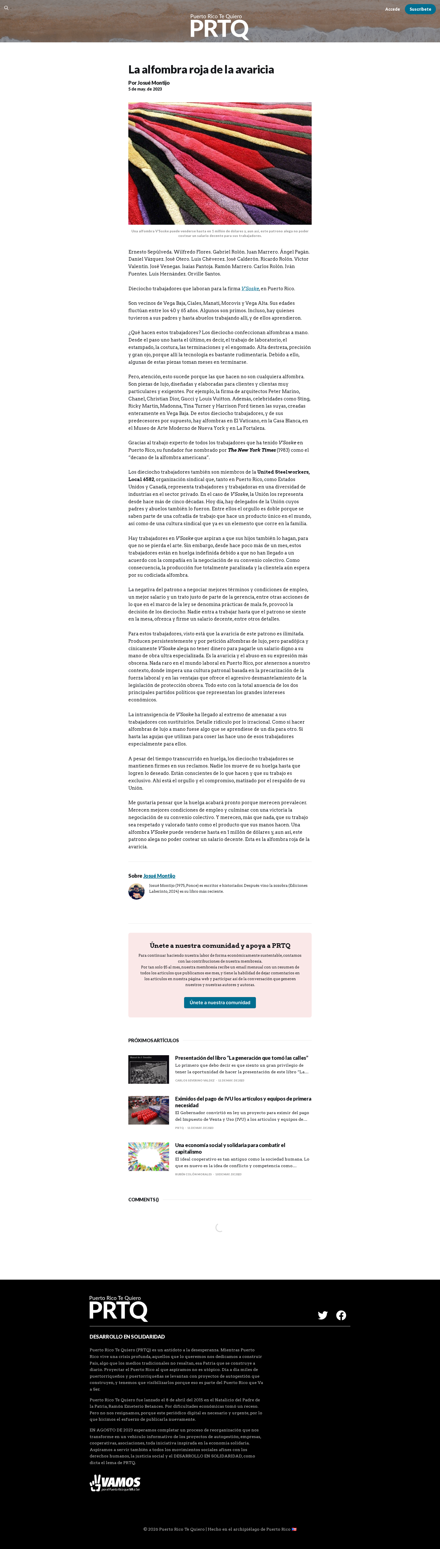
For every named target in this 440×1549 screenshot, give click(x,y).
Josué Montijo (154, 83)
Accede (392, 9)
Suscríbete (420, 9)
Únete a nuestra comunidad (220, 1002)
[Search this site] (6, 8)
